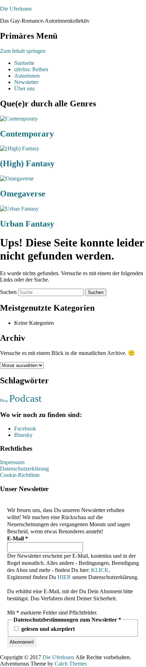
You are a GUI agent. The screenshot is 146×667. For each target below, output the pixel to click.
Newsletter (26, 82)
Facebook (25, 429)
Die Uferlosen (16, 9)
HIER (64, 577)
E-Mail (17, 538)
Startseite (24, 63)
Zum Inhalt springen (22, 51)
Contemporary (27, 133)
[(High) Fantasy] (19, 148)
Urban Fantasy (27, 223)
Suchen (8, 292)
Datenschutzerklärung (24, 469)
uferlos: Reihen (31, 69)
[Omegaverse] (17, 179)
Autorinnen (27, 76)
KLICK (100, 570)
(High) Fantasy (27, 163)
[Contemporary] (19, 119)
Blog (4, 400)
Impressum (12, 462)
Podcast (25, 398)
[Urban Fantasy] (19, 209)
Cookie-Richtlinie (20, 475)
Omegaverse (22, 193)
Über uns (24, 88)
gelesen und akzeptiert (47, 629)
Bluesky (23, 435)
